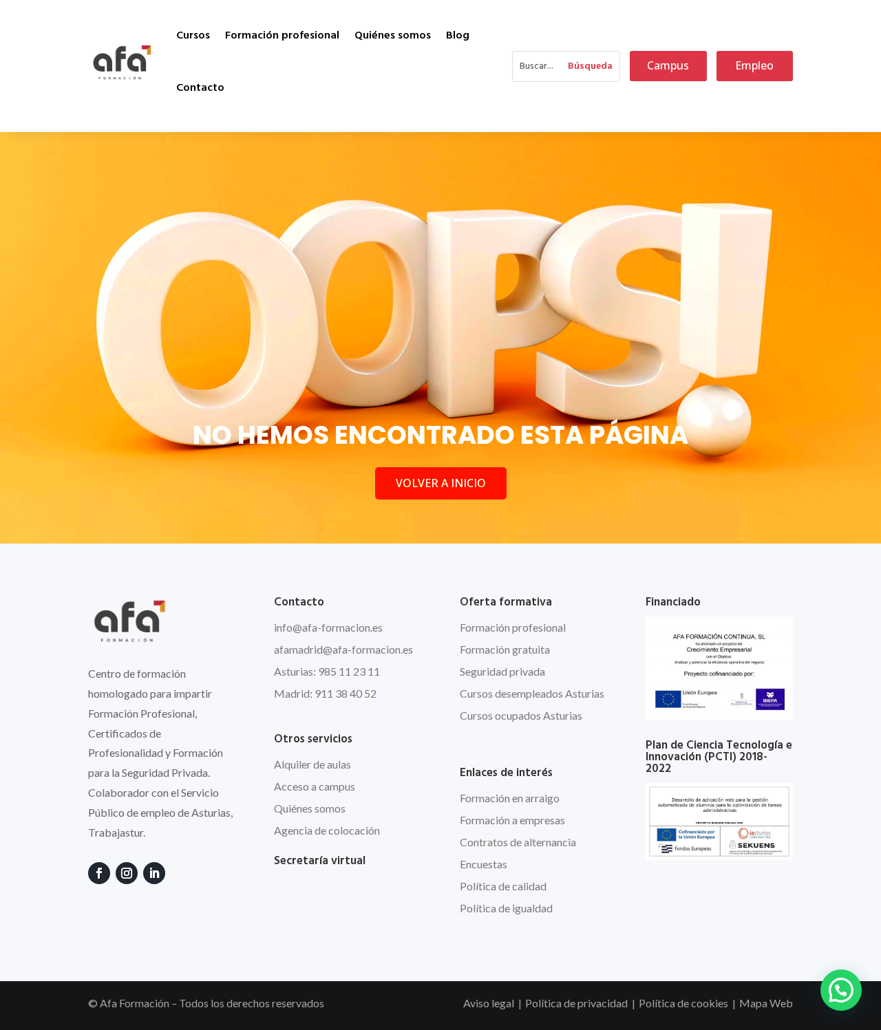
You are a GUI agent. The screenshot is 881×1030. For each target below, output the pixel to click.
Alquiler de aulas (312, 764)
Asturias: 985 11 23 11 (327, 671)
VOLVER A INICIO (441, 483)
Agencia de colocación (327, 830)
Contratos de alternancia (518, 841)
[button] (841, 990)
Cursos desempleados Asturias (532, 693)
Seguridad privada (502, 671)
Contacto (200, 88)
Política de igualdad (506, 907)
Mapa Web (766, 1002)
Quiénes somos (392, 36)
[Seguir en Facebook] (99, 873)
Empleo (754, 65)
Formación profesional (282, 36)
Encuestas (483, 863)
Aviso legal (488, 1002)
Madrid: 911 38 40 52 (325, 693)
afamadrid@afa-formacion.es (343, 649)
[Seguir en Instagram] (127, 873)
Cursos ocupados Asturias (521, 715)
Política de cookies (683, 1002)
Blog (457, 36)
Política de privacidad (576, 1002)
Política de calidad (503, 885)
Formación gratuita (505, 649)
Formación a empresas (512, 819)
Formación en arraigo (510, 797)
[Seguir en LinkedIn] (154, 873)
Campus (668, 65)
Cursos (193, 36)
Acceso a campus (314, 786)
